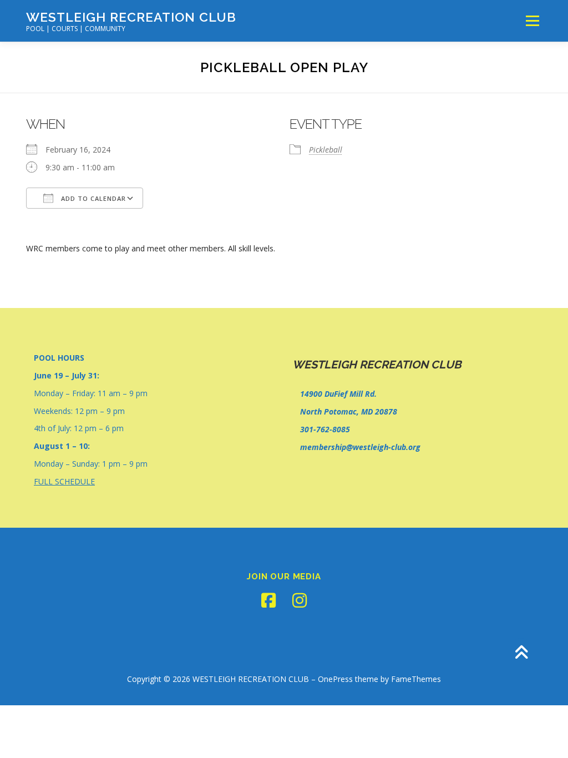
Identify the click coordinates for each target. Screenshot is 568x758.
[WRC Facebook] (268, 600)
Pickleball (325, 149)
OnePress (335, 679)
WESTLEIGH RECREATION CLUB (131, 16)
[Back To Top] (521, 653)
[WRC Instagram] (299, 600)
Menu (532, 21)
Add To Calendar (92, 198)
